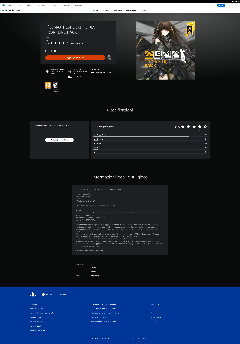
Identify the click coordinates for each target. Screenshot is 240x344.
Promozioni (117, 11)
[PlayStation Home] (3, 5)
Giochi (29, 5)
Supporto (78, 5)
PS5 (19, 5)
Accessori (53, 5)
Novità (66, 5)
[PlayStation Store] (12, 10)
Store (10, 5)
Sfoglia (143, 11)
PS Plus (41, 5)
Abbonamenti (131, 11)
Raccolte (105, 11)
